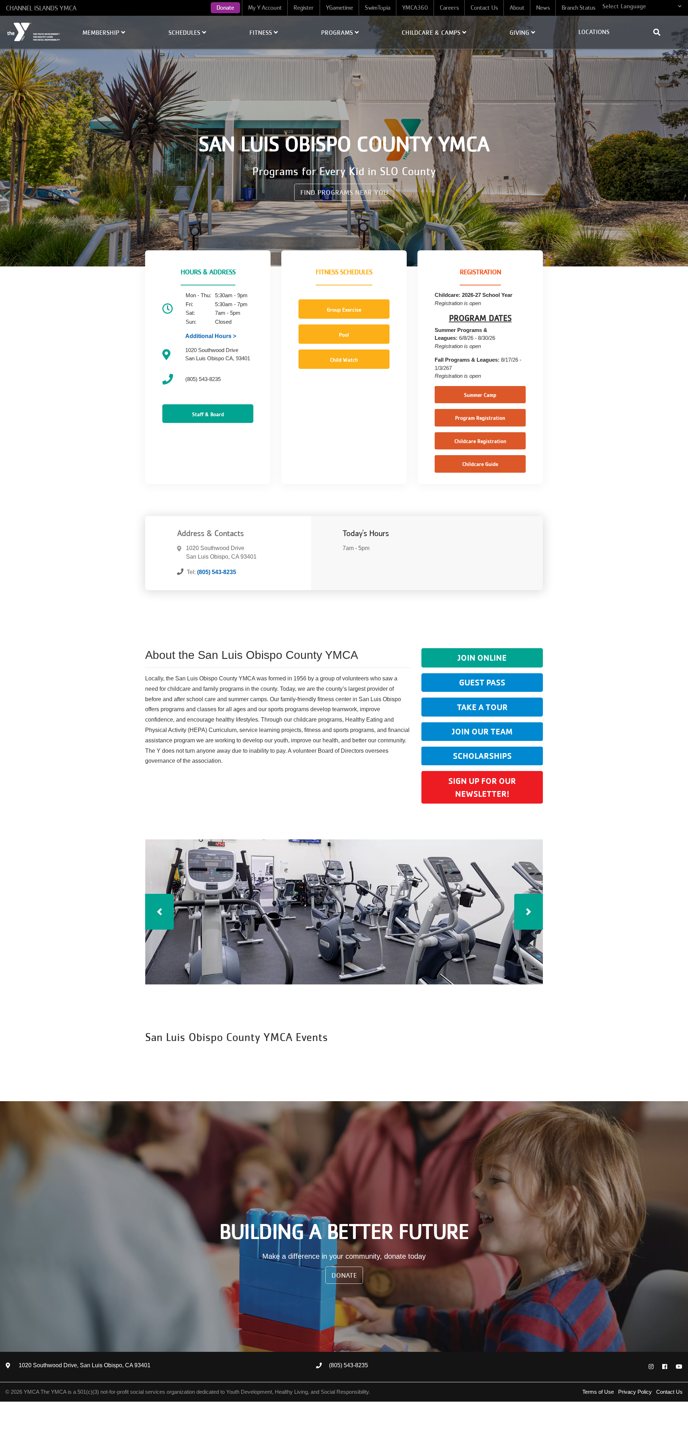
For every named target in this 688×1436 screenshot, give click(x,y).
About (517, 7)
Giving (520, 32)
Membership (101, 32)
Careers (449, 7)
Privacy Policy (635, 1392)
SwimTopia (377, 7)
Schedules (185, 32)
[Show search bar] (659, 32)
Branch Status (578, 7)
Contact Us (484, 7)
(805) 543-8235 (216, 572)
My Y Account (265, 7)
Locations (594, 31)
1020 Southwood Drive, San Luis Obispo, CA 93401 (84, 1365)
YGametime (339, 7)
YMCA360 (415, 7)
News (542, 7)
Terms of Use (598, 1392)
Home (34, 32)
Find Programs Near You (344, 192)
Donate (225, 7)
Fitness (261, 32)
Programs (338, 32)
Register (303, 7)
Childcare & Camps (432, 32)
